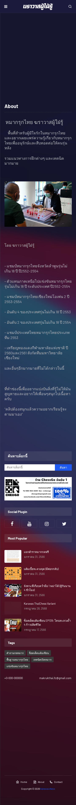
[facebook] (12, 523)
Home (23, 781)
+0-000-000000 (13, 678)
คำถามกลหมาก (15, 652)
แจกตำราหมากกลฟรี (36, 552)
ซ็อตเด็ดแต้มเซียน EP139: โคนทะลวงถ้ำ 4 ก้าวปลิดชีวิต (47, 623)
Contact (58, 781)
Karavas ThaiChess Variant (40, 603)
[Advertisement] (38, 57)
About (41, 781)
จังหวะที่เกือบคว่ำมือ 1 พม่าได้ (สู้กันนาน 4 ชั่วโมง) (47, 588)
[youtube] (29, 523)
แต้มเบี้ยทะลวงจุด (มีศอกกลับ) (41, 569)
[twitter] (64, 523)
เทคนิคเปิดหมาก (42, 659)
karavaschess (47, 788)
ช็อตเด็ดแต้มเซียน (39, 652)
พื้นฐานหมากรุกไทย (17, 659)
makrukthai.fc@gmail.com (55, 678)
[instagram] (46, 523)
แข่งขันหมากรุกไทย (17, 666)
